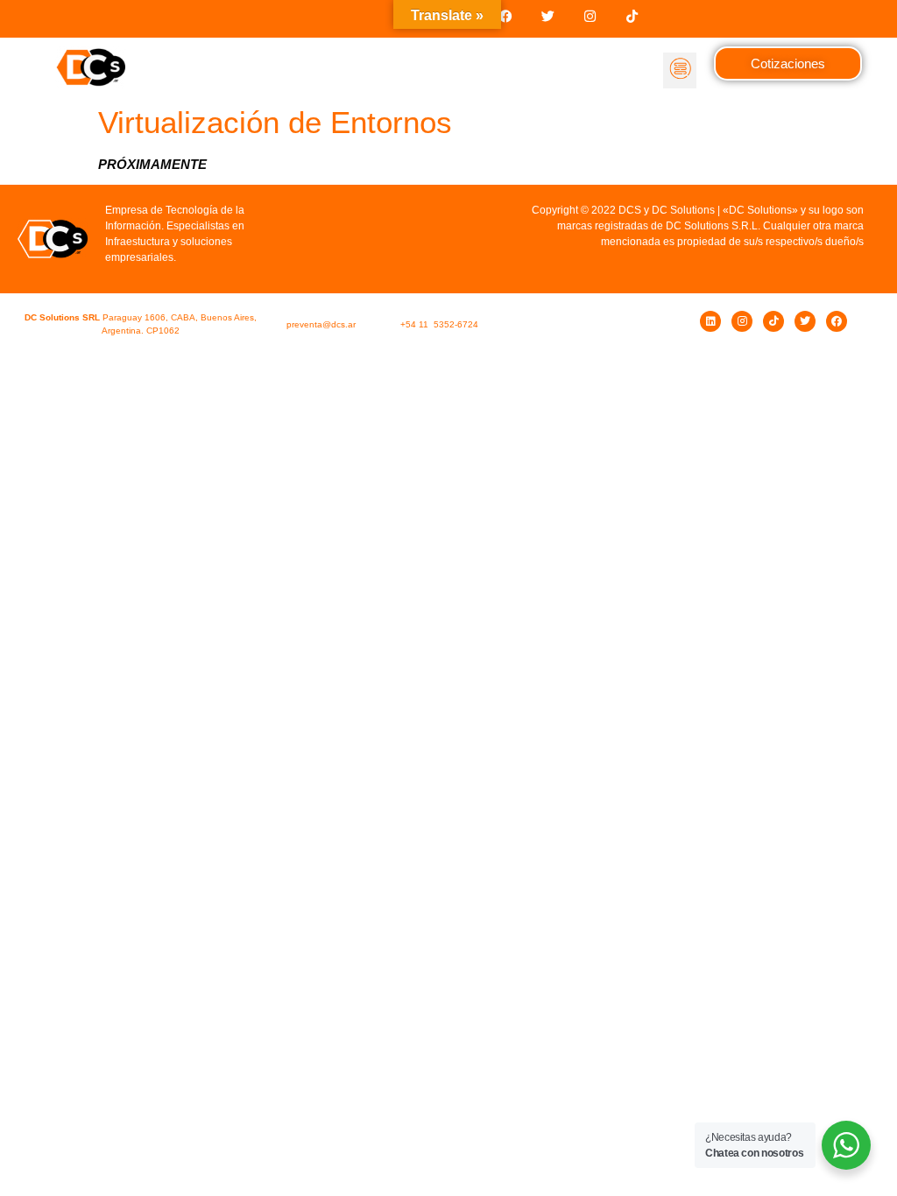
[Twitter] (547, 16)
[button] (679, 71)
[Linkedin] (710, 321)
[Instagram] (590, 16)
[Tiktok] (632, 16)
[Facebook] (505, 16)
